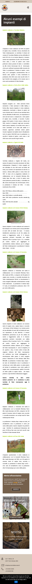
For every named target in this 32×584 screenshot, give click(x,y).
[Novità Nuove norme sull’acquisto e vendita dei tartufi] (16, 535)
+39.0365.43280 (9, 569)
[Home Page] (4, 7)
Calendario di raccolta (20, 1)
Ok (16, 582)
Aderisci (8, 1)
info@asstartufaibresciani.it (12, 565)
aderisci (16, 489)
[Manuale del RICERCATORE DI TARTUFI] (16, 508)
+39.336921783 (9, 571)
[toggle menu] (27, 7)
